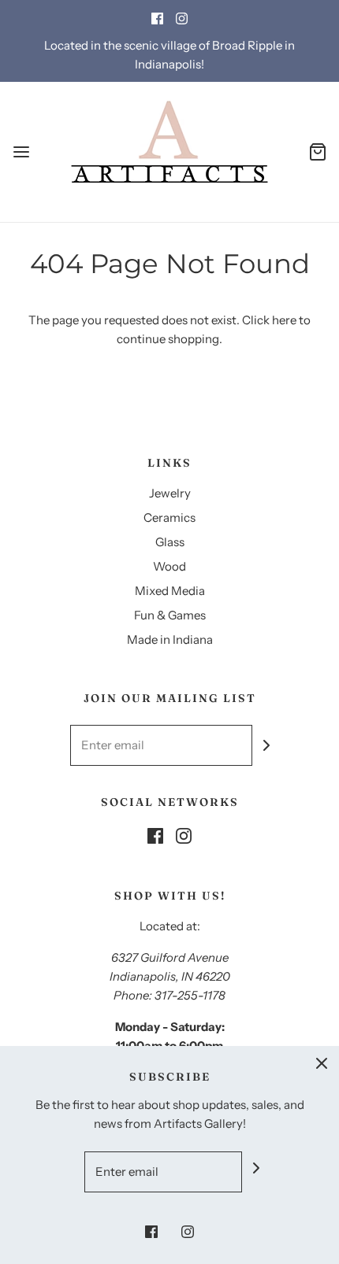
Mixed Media (170, 590)
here (284, 319)
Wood (169, 566)
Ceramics (169, 517)
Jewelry (170, 493)
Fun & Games (170, 615)
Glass (169, 541)
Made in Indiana (170, 639)
